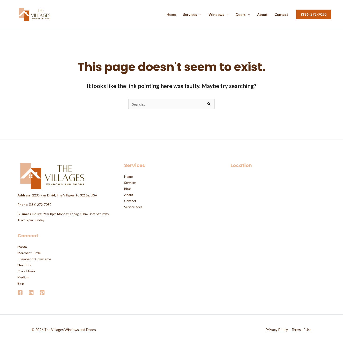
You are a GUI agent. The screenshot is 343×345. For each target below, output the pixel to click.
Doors (240, 14)
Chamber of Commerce (34, 259)
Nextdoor (25, 265)
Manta (22, 247)
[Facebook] (20, 292)
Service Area (133, 207)
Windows (216, 14)
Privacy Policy (277, 329)
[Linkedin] (31, 292)
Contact (281, 14)
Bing (21, 283)
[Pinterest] (42, 292)
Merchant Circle (29, 253)
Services (190, 14)
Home (171, 14)
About (262, 14)
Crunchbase (26, 271)
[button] (313, 14)
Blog (127, 189)
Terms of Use (301, 329)
